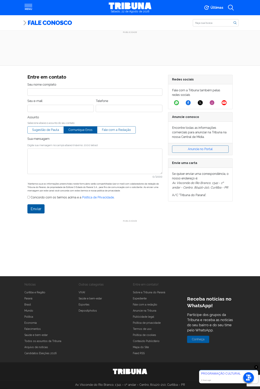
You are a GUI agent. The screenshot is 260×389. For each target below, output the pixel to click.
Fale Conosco (50, 22)
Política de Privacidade (98, 197)
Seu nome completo (41, 84)
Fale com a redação (145, 304)
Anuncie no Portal (200, 149)
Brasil (27, 304)
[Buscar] (235, 22)
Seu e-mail (34, 101)
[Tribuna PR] (130, 371)
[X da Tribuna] (200, 102)
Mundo (28, 310)
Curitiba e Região (34, 292)
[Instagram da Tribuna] (212, 102)
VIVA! (82, 292)
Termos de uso (142, 328)
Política (28, 316)
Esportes (84, 304)
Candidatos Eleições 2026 (40, 353)
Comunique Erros (80, 130)
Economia (30, 322)
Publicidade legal (143, 316)
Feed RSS (139, 353)
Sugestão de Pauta (45, 130)
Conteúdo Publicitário (146, 341)
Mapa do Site (141, 347)
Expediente (140, 298)
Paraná (28, 298)
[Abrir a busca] (230, 7)
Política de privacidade (147, 322)
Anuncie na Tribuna (144, 310)
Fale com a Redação (116, 130)
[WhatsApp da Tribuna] (176, 102)
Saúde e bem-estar (36, 334)
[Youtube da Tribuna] (224, 102)
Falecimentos (32, 328)
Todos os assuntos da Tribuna (42, 341)
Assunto (33, 117)
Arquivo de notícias (36, 347)
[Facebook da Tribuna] (188, 102)
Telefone (102, 101)
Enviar (36, 209)
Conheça (198, 339)
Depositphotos (88, 310)
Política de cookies (144, 334)
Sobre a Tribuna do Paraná (149, 292)
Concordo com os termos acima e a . (72, 197)
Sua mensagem (38, 139)
